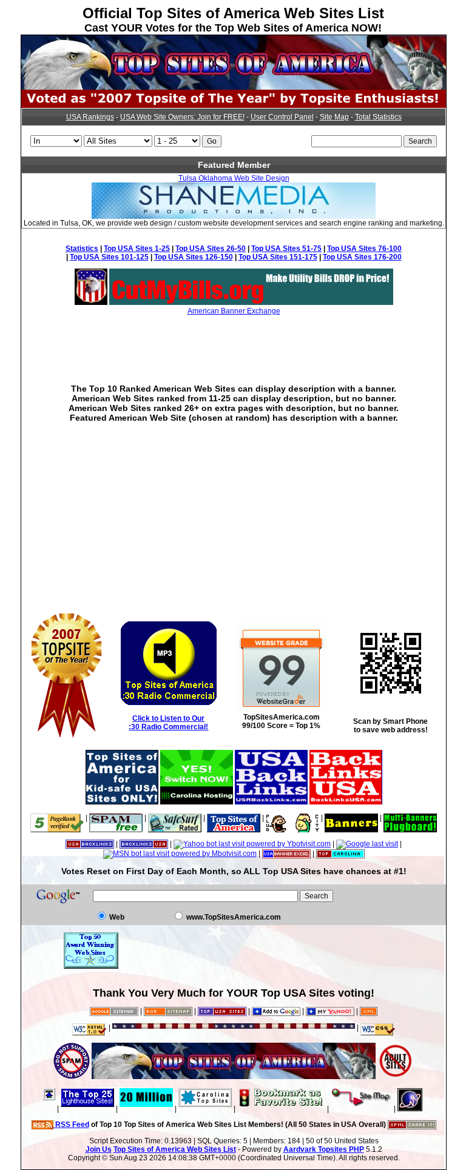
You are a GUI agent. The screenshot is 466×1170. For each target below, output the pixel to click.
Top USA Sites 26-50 (210, 248)
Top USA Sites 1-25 (137, 248)
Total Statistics (378, 117)
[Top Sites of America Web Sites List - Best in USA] (233, 87)
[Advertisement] (234, 341)
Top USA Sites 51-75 (286, 248)
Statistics (82, 248)
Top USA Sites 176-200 (362, 257)
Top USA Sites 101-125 (109, 257)
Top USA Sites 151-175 (277, 257)
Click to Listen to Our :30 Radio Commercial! (168, 722)
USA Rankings (90, 117)
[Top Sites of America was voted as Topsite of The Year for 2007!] (233, 105)
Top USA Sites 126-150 (193, 257)
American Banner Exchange (233, 311)
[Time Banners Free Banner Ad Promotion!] (351, 818)
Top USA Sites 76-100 (364, 248)
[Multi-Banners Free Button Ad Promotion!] (410, 818)
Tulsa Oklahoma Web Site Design (233, 178)
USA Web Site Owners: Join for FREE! (182, 117)
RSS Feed (71, 1124)
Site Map (334, 117)
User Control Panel (282, 117)
